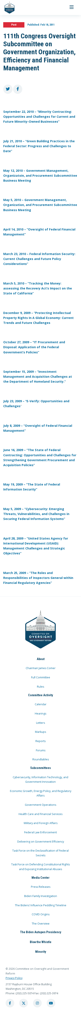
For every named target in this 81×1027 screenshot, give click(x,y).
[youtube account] (51, 1003)
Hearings (40, 713)
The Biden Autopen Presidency (40, 932)
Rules (40, 686)
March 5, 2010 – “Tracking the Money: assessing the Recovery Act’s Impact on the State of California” (37, 288)
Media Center (40, 877)
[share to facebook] (17, 89)
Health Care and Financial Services (40, 814)
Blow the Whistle (40, 942)
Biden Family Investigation (40, 896)
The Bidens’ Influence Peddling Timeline (40, 905)
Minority (40, 951)
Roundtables (40, 759)
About (40, 659)
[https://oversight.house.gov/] (7, 7)
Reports (40, 741)
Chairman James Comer (41, 668)
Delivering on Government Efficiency (40, 841)
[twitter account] (23, 1003)
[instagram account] (37, 1003)
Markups (40, 732)
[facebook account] (10, 1003)
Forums (40, 750)
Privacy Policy (14, 978)
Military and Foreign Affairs (40, 823)
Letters (40, 723)
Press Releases (40, 887)
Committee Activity (40, 695)
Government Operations (40, 805)
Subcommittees (40, 768)
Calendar (40, 704)
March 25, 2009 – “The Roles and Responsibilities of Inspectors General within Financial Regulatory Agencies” (38, 578)
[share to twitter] (8, 89)
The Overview (40, 923)
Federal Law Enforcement (40, 832)
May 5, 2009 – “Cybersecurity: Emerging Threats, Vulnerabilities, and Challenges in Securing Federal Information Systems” (36, 514)
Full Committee (40, 677)
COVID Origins (40, 914)
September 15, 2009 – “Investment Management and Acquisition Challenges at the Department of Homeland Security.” (37, 377)
